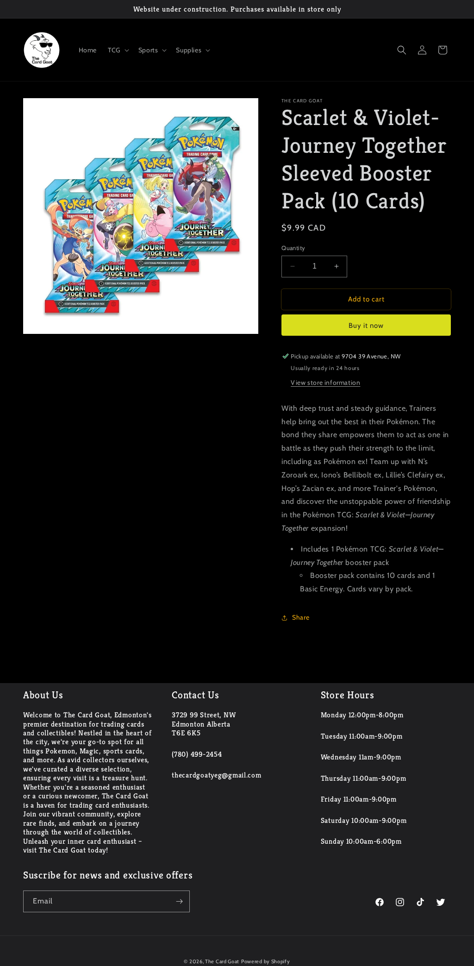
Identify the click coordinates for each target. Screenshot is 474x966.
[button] (117, 50)
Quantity (293, 247)
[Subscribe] (179, 901)
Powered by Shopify (265, 961)
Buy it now (366, 325)
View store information (325, 382)
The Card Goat (222, 961)
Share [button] (300, 617)
